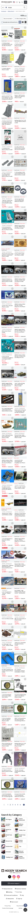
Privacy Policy (8, 905)
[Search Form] (22, 2)
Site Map (20, 908)
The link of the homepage (7, 908)
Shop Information (20, 905)
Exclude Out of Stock (8, 22)
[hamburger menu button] (25, 2)
